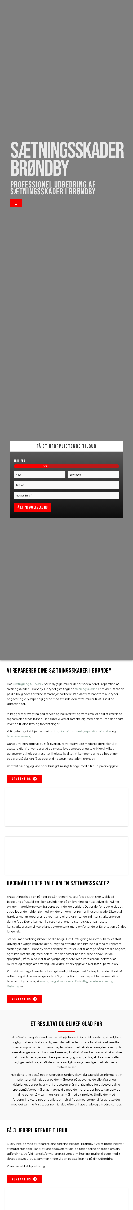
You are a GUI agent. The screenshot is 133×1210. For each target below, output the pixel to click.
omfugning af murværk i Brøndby (63, 981)
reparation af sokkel (98, 731)
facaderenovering (19, 736)
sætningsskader (86, 689)
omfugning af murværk (66, 731)
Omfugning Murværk (28, 684)
